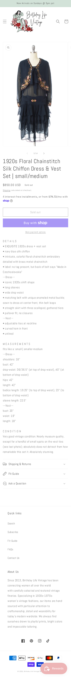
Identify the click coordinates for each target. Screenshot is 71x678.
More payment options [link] (35, 232)
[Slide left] (27, 153)
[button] (5, 21)
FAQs (10, 549)
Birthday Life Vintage (31, 671)
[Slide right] (44, 153)
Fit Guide (12, 540)
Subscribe (13, 532)
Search (11, 523)
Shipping (6, 190)
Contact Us (14, 558)
